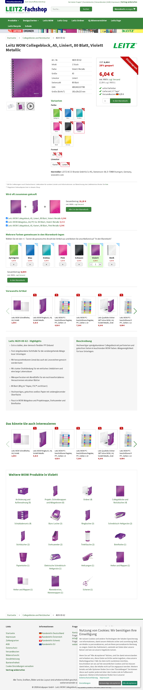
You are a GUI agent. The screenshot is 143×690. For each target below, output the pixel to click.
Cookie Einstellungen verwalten (20, 666)
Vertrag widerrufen (129, 2)
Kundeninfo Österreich (52, 637)
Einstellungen (84, 683)
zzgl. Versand (114, 79)
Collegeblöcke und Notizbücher (36, 38)
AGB (108, 2)
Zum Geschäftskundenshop (35, 2)
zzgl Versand (79, 204)
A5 (59, 154)
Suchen (86, 9)
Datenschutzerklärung (88, 677)
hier (106, 184)
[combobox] (65, 9)
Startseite (11, 38)
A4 (54, 154)
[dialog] (108, 656)
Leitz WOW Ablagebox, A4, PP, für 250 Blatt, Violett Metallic (34, 222)
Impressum (115, 2)
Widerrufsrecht (12, 655)
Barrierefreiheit (13, 662)
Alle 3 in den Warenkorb (78, 209)
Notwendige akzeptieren (109, 683)
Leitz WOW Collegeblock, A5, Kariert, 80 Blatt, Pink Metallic (33, 225)
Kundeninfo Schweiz (51, 640)
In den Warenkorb (17, 280)
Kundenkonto (88, 2)
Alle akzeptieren (129, 683)
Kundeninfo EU (48, 644)
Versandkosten (100, 2)
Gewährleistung (13, 658)
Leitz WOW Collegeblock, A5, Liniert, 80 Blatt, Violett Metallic (34, 218)
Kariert (56, 164)
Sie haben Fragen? (75, 2)
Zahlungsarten (12, 640)
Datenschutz (11, 647)
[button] (135, 311)
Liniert (65, 164)
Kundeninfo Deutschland (53, 633)
